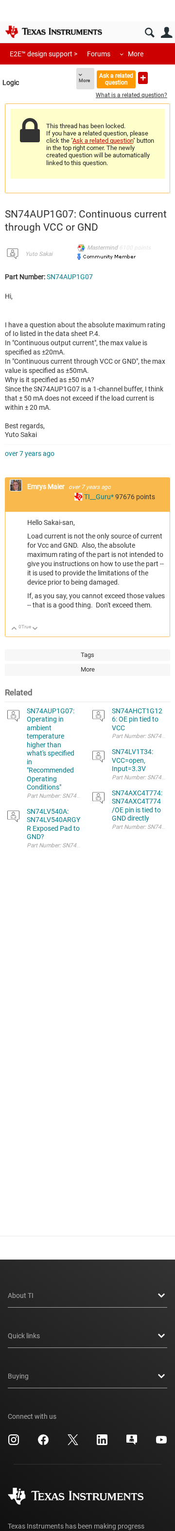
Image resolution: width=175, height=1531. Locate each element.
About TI (21, 1295)
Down (35, 629)
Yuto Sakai (38, 254)
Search (149, 32)
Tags (87, 654)
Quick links (24, 1336)
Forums (98, 54)
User (166, 32)
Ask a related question (116, 78)
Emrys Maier (46, 486)
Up (14, 629)
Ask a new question (143, 78)
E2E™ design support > (43, 54)
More (135, 54)
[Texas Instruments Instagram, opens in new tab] (13, 1443)
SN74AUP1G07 (70, 277)
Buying (18, 1376)
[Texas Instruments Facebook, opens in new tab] (43, 1443)
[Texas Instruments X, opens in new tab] (73, 1443)
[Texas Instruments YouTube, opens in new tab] (161, 1443)
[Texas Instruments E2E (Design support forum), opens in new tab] (132, 1443)
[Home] (53, 31)
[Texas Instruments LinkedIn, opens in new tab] (102, 1443)
